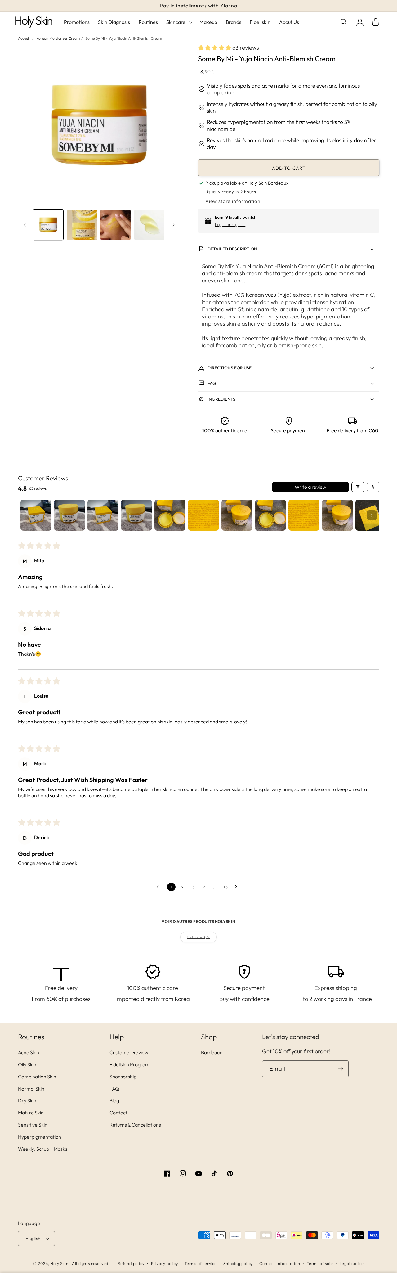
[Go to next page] (238, 887)
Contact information (279, 1263)
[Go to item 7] (236, 515)
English (33, 1238)
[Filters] (357, 487)
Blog (114, 1100)
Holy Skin (59, 1263)
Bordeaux (211, 1052)
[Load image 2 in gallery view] (82, 225)
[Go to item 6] (203, 515)
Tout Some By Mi (198, 937)
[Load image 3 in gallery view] (115, 225)
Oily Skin (27, 1064)
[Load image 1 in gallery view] (48, 225)
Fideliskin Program (129, 1064)
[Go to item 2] (69, 515)
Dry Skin (27, 1100)
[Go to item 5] (169, 515)
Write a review (310, 487)
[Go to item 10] (337, 515)
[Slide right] (174, 225)
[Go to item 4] (136, 515)
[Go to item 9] (303, 515)
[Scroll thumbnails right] (372, 515)
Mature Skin (31, 1112)
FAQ (114, 1089)
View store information (232, 201)
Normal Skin (31, 1089)
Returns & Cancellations (135, 1125)
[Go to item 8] (270, 515)
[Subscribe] (340, 1068)
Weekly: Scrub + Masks (42, 1149)
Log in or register (230, 224)
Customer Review (128, 1052)
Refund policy (131, 1263)
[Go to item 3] (102, 515)
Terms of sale (320, 1263)
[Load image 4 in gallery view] (149, 225)
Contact (118, 1112)
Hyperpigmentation (39, 1137)
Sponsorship (122, 1076)
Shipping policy (238, 1263)
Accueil (24, 38)
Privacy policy (164, 1263)
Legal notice (352, 1263)
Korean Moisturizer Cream (58, 38)
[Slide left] (25, 225)
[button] (344, 22)
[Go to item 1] (35, 515)
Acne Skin (28, 1052)
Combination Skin (37, 1076)
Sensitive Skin (32, 1125)
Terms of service (201, 1263)
